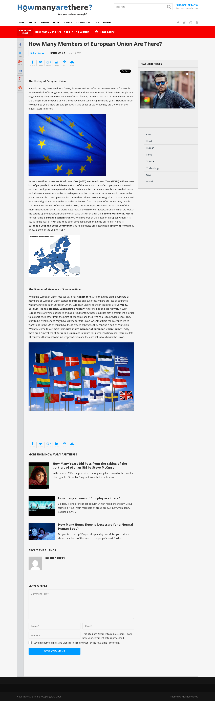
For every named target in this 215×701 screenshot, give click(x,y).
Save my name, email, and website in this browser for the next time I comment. (77, 642)
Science (67, 22)
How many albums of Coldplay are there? (89, 498)
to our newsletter (187, 6)
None (56, 22)
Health (32, 22)
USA (97, 22)
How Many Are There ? (29, 696)
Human (45, 22)
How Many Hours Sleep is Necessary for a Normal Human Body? (95, 526)
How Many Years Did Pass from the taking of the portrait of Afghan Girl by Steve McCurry (90, 465)
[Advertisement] (45, 433)
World (107, 22)
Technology (83, 22)
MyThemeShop (190, 696)
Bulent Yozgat (38, 53)
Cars (21, 22)
